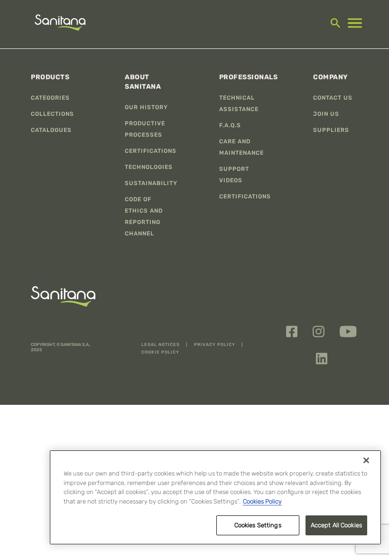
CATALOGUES (51, 130)
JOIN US (326, 114)
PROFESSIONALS (248, 77)
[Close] (366, 460)
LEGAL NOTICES (161, 344)
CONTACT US (332, 97)
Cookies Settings (257, 525)
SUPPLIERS (331, 130)
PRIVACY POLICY (215, 344)
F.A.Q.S (230, 125)
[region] (215, 497)
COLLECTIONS (52, 114)
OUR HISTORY (146, 107)
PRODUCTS (50, 77)
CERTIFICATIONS (150, 151)
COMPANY (330, 77)
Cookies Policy (262, 501)
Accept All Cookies (336, 525)
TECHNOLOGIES (149, 167)
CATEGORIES (50, 97)
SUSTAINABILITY (151, 183)
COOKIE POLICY (160, 352)
